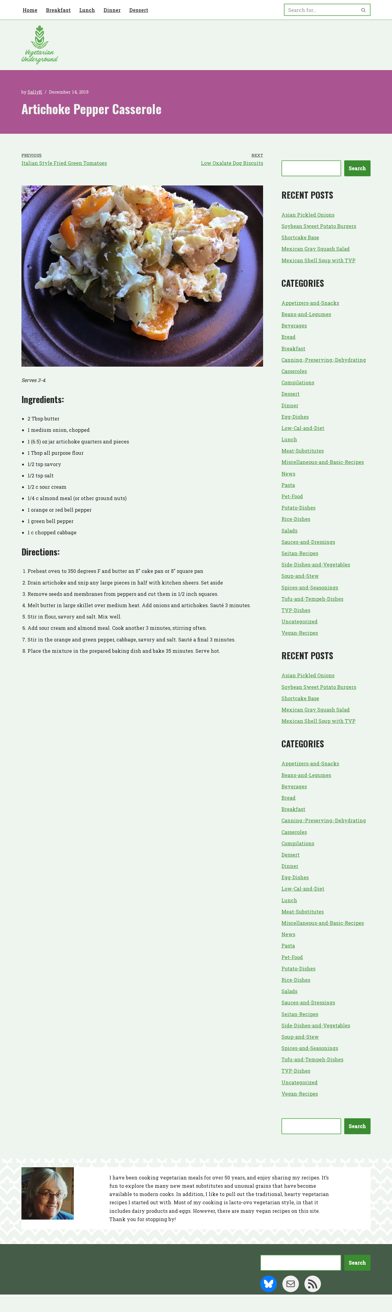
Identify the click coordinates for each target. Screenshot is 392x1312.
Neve (27, 1304)
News (288, 473)
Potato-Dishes (298, 507)
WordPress (81, 1304)
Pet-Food (292, 496)
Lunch (87, 10)
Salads (289, 530)
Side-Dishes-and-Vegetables (315, 564)
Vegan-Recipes (299, 633)
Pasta (288, 485)
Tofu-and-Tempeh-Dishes (312, 599)
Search (357, 168)
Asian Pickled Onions (307, 214)
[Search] (364, 10)
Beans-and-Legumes (306, 314)
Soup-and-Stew (300, 576)
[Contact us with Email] (290, 1284)
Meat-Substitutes (302, 450)
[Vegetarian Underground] (39, 45)
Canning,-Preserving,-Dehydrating (323, 360)
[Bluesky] (268, 1284)
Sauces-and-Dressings (308, 542)
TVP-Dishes (295, 610)
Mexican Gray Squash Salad (315, 248)
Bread (288, 337)
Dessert (138, 10)
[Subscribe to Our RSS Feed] (312, 1284)
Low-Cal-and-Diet (302, 428)
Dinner (112, 10)
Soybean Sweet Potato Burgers (318, 226)
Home (30, 10)
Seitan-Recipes (299, 553)
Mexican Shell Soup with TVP (318, 260)
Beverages (294, 325)
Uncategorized (299, 621)
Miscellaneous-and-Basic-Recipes (322, 462)
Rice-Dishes (295, 519)
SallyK (35, 92)
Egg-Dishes (295, 416)
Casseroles (294, 371)
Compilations (297, 382)
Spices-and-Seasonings (309, 587)
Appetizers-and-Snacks (310, 303)
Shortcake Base (300, 237)
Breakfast (58, 10)
